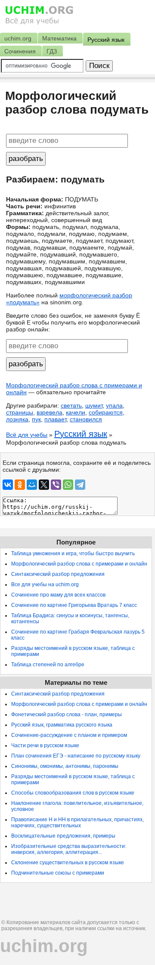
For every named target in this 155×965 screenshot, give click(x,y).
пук (36, 419)
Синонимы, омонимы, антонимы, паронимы (64, 766)
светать (71, 405)
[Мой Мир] (32, 484)
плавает (55, 419)
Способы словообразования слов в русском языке (72, 793)
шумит (93, 405)
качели (75, 412)
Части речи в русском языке (45, 745)
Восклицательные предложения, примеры (63, 836)
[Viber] (56, 484)
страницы (19, 412)
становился (86, 419)
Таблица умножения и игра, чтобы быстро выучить (73, 554)
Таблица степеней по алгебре (47, 665)
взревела (49, 412)
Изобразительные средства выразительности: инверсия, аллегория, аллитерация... (68, 849)
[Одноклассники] (20, 484)
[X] (44, 484)
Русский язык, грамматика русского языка (61, 725)
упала (114, 405)
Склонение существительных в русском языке (67, 863)
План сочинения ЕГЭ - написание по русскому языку (75, 756)
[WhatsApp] (68, 484)
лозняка (17, 419)
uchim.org (44, 946)
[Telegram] (80, 484)
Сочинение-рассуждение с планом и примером (69, 735)
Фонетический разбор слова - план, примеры (66, 714)
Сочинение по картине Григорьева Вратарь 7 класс (74, 605)
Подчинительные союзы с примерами (57, 873)
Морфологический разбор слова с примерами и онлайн (79, 564)
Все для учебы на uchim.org (45, 584)
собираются (106, 412)
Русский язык (80, 434)
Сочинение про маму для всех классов (58, 595)
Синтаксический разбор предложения (58, 574)
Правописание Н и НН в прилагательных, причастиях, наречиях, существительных (77, 823)
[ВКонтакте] (8, 484)
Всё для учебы (26, 434)
